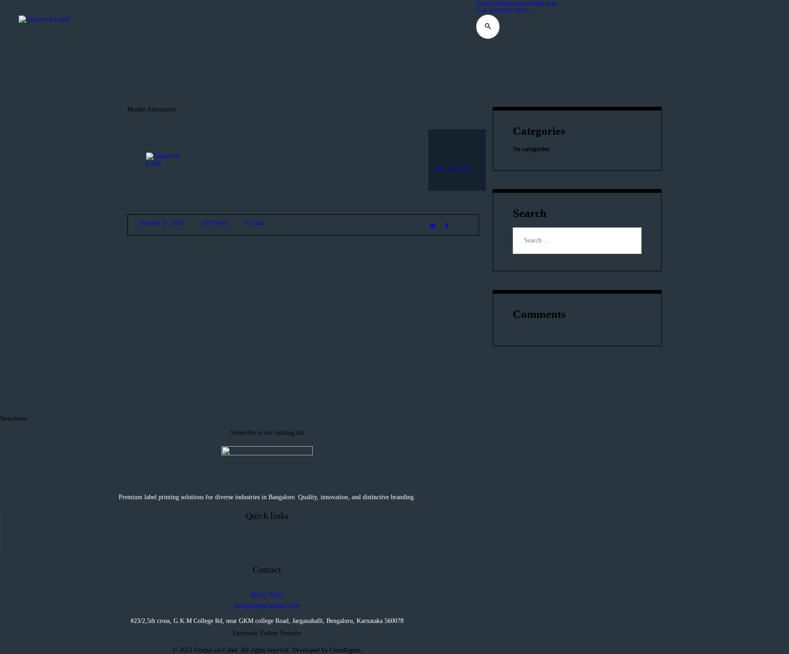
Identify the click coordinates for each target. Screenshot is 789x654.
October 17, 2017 (161, 223)
